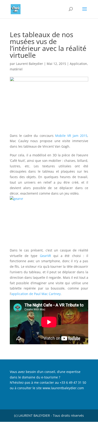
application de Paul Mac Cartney (36, 294)
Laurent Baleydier (29, 63)
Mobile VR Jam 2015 (71, 135)
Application (78, 63)
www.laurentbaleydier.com (63, 388)
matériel (16, 69)
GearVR (46, 256)
